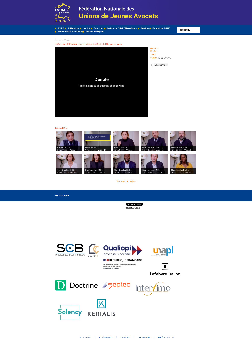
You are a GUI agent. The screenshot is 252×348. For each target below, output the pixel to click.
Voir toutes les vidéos (126, 181)
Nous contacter (144, 337)
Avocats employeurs (94, 31)
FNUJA (60, 28)
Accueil (58, 40)
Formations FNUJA (161, 28)
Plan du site (125, 337)
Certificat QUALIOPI (166, 337)
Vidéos (67, 40)
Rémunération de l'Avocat (69, 31)
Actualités (98, 28)
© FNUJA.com (85, 337)
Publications (73, 28)
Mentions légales (105, 337)
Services (144, 28)
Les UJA (86, 28)
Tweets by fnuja (133, 208)
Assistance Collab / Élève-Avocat (121, 28)
